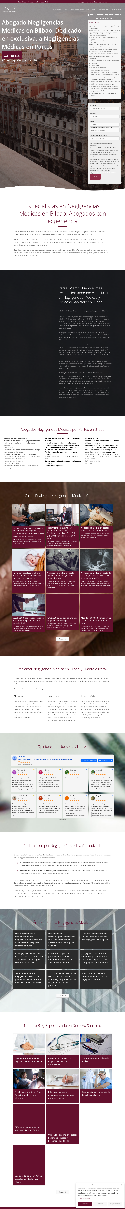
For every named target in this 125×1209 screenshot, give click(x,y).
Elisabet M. (47, 796)
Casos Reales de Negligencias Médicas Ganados (102, 46)
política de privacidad (107, 166)
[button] (121, 1185)
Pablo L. (46, 770)
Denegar (100, 1204)
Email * (92, 122)
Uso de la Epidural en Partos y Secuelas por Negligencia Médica (29, 1178)
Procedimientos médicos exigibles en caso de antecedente (59, 1061)
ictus (32, 242)
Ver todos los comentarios (88, 760)
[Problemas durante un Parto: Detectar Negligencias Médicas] (29, 1079)
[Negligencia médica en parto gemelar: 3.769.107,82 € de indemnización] (62, 559)
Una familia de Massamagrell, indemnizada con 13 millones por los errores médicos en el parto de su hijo (105, 78)
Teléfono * (93, 113)
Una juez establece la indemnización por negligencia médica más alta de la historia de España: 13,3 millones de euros (105, 74)
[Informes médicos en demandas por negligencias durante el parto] (62, 1079)
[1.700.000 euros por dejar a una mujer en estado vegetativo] (62, 604)
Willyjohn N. (21, 770)
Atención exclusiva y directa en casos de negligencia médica (104, 38)
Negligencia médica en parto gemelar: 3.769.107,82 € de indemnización (60, 575)
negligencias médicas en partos (76, 239)
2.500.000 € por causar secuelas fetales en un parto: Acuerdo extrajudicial (28, 620)
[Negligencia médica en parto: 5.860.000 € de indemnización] (96, 514)
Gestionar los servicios (84, 1198)
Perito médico (95, 65)
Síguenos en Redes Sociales (98, 97)
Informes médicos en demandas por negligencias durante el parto (61, 1094)
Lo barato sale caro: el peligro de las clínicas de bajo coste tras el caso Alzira (105, 90)
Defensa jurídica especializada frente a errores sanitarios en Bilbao (105, 41)
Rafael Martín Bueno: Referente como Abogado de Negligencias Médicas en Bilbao (102, 34)
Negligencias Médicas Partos (79, 9)
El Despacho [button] (57, 9)
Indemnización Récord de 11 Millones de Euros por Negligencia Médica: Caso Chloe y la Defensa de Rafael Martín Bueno (103, 53)
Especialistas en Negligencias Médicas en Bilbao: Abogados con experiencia (105, 27)
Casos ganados (104, 9)
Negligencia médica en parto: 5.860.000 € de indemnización (101, 57)
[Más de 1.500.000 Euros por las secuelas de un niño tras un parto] (96, 604)
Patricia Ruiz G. (22, 796)
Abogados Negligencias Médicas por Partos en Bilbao (103, 44)
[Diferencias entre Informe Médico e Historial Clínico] (29, 1114)
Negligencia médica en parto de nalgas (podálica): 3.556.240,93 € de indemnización (96, 575)
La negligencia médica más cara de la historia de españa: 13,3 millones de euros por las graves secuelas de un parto (105, 48)
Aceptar (84, 1204)
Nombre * (93, 105)
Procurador (94, 63)
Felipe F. (98, 796)
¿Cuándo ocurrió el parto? (98, 135)
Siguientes (62, 819)
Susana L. (73, 770)
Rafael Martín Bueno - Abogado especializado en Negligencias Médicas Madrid (45, 759)
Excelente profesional (71, 778)
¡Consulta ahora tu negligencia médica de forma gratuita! (104, 25)
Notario (93, 62)
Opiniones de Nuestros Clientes (98, 67)
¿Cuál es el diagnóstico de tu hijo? (101, 127)
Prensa (93, 9)
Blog (66, 9)
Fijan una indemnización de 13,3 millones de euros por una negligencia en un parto (105, 82)
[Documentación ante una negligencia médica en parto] (29, 1044)
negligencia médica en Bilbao (67, 250)
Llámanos (12, 55)
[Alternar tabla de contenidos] (118, 22)
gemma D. (99, 770)
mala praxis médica (58, 242)
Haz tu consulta (116, 9)
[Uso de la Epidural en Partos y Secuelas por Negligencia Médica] (29, 1159)
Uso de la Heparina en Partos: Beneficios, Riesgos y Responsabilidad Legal (62, 1137)
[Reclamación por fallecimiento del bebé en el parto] (96, 1079)
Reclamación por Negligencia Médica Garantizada (103, 69)
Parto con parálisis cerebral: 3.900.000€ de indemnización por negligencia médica (27, 575)
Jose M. (72, 796)
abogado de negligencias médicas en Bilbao (88, 232)
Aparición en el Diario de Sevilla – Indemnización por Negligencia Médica (94, 976)
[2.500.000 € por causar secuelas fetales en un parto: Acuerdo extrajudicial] (28, 604)
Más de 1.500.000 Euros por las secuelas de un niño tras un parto (96, 620)
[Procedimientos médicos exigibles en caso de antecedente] (62, 1044)
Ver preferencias (115, 1204)
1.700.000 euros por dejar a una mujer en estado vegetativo (62, 619)
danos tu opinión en (104, 760)
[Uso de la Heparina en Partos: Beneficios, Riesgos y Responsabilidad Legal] (62, 1118)
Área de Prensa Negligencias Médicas (100, 70)
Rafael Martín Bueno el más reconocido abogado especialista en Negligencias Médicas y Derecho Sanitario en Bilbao (105, 31)
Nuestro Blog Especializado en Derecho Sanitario (102, 84)
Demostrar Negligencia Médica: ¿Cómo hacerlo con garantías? (103, 94)
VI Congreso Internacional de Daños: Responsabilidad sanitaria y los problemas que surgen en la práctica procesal (62, 979)
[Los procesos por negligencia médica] (96, 1044)
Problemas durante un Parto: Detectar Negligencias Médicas (29, 1095)
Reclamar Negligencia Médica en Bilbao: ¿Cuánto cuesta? (105, 60)
